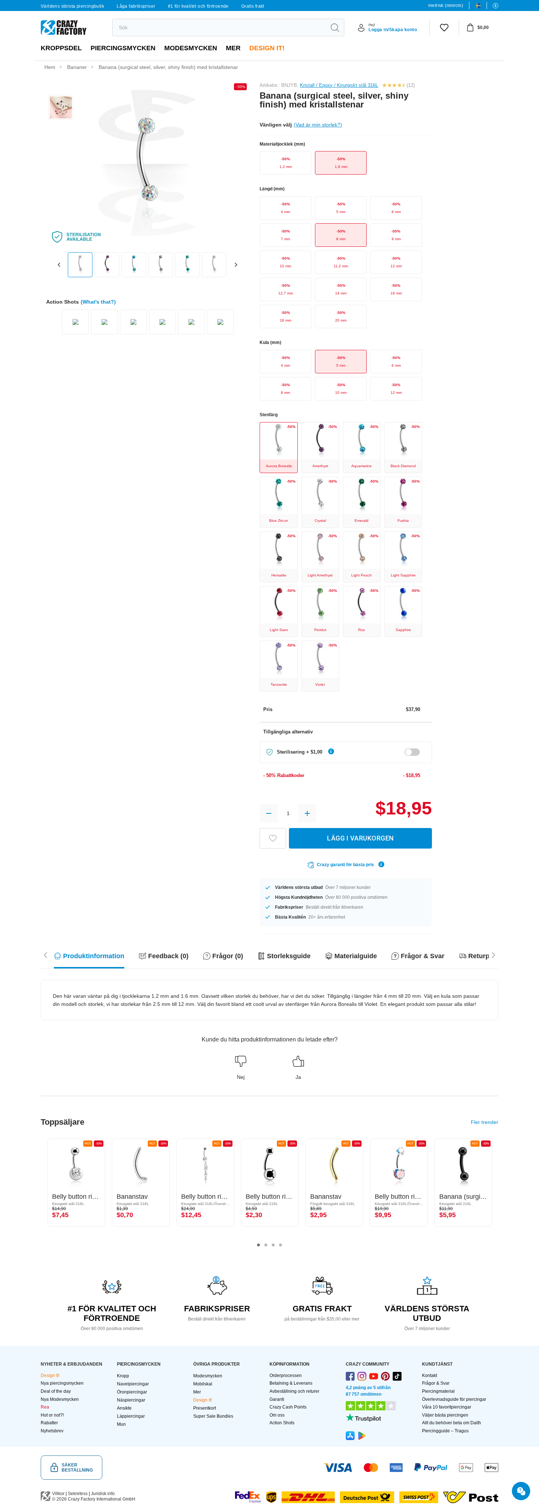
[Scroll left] (493, 954)
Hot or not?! (52, 1415)
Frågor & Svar (436, 1383)
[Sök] (335, 27)
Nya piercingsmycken (62, 1383)
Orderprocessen (286, 1375)
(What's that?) (98, 302)
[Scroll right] (45, 954)
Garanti (277, 1399)
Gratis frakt (252, 6)
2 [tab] (266, 1245)
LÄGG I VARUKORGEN (360, 838)
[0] (444, 27)
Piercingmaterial (438, 1391)
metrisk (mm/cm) (445, 5)
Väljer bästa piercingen (445, 1415)
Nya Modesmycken (60, 1399)
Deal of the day (56, 1391)
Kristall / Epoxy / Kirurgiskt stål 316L (339, 85)
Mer (233, 48)
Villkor (58, 1493)
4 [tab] (280, 1245)
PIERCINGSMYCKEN (123, 48)
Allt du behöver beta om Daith (451, 1422)
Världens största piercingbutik (72, 6)
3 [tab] (273, 1245)
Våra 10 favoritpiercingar (446, 1407)
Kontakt (429, 1375)
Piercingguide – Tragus (445, 1430)
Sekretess (78, 1493)
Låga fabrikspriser (136, 6)
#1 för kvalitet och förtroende (198, 6)
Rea (45, 1407)
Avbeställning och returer (294, 1391)
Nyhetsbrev (52, 1430)
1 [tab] (258, 1245)
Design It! (267, 48)
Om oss (277, 1415)
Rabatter (49, 1422)
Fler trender (484, 1122)
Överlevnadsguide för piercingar (454, 1399)
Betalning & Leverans (291, 1383)
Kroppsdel (61, 48)
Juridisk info (103, 1493)
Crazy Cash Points (288, 1407)
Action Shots (282, 1422)
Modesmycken (190, 48)
